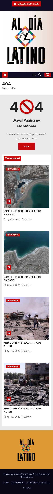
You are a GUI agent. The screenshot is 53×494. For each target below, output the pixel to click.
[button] (40, 75)
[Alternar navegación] (34, 75)
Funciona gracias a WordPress (18, 474)
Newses (42, 474)
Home (6, 482)
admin (27, 219)
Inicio (4, 88)
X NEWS (26, 487)
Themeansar (26, 477)
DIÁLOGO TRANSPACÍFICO (38, 482)
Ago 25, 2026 (14, 219)
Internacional (13, 169)
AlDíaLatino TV (17, 482)
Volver (27, 146)
